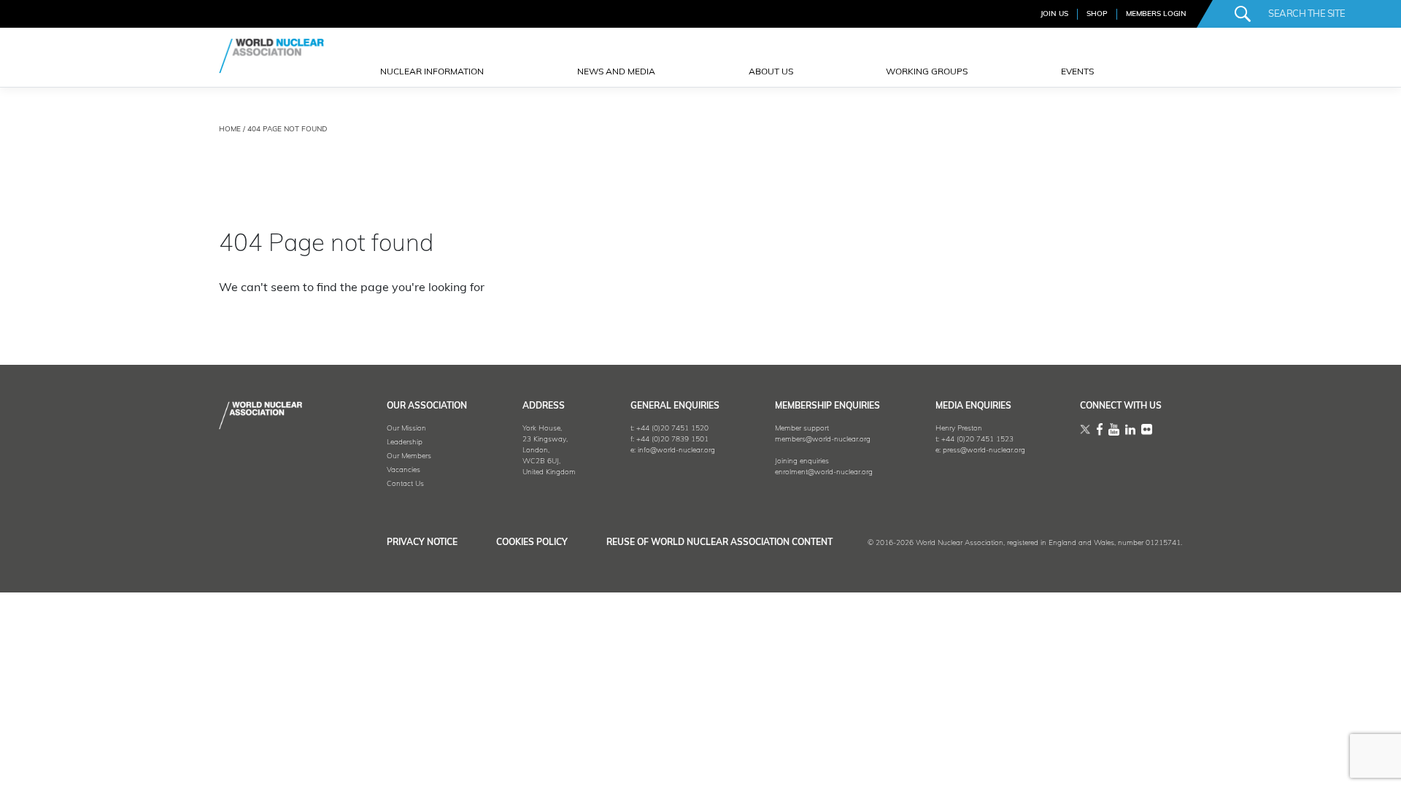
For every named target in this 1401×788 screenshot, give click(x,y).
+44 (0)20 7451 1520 (672, 429)
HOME (230, 129)
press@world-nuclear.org (984, 451)
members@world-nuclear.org (823, 440)
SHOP (1097, 14)
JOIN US (1054, 14)
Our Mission (406, 429)
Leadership (404, 443)
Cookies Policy (532, 542)
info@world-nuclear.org (676, 451)
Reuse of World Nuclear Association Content (719, 542)
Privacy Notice (422, 542)
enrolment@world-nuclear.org (824, 472)
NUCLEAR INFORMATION (432, 72)
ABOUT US (771, 72)
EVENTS (1077, 72)
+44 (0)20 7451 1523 (977, 440)
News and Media (616, 72)
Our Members (409, 456)
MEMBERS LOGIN (1156, 14)
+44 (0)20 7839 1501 (672, 440)
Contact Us (405, 484)
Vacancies (403, 470)
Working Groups (927, 72)
